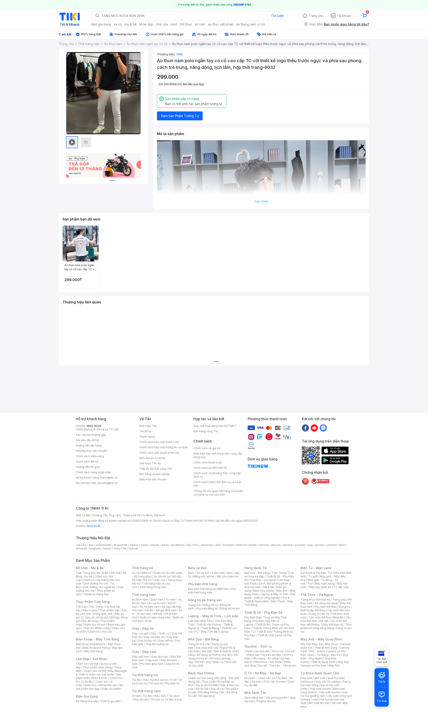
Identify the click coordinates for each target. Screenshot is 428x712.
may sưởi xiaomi (320, 688)
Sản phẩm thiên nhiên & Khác (98, 676)
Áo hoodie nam (150, 606)
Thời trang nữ (142, 568)
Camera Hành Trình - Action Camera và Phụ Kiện (325, 651)
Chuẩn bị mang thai (96, 594)
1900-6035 (93, 426)
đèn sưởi (319, 678)
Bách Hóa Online (201, 673)
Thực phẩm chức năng (97, 667)
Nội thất (207, 651)
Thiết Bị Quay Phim (323, 662)
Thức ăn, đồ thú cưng (96, 628)
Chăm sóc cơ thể (95, 671)
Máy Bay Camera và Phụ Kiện (324, 663)
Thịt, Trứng (96, 606)
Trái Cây (81, 606)
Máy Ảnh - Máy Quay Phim (321, 639)
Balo (191, 572)
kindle (253, 545)
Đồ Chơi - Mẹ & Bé (90, 568)
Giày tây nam (159, 656)
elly (188, 545)
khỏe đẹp (146, 24)
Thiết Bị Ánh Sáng (325, 647)
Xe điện (282, 678)
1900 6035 (93, 526)
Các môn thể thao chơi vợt (325, 619)
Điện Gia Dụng (87, 696)
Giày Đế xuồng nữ (157, 644)
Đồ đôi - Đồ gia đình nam (161, 610)
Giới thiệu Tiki (148, 426)
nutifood (241, 545)
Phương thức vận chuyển (91, 451)
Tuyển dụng (147, 436)
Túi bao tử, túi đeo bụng (166, 699)
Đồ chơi (115, 572)
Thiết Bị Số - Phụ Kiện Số (263, 612)
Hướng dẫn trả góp (88, 467)
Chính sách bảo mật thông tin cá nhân (163, 447)
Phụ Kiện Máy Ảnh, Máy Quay (319, 644)
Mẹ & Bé (268, 587)
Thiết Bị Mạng (210, 628)
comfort (331, 545)
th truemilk (121, 545)
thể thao (186, 24)
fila (124, 548)
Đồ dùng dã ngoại (326, 603)
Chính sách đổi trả (87, 461)
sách (174, 24)
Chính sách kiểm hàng (90, 456)
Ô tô (266, 681)
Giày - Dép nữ (143, 628)
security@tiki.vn (107, 483)
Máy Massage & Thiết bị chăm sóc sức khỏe (101, 672)
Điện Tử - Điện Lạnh (315, 568)
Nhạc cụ (218, 662)
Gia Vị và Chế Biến (207, 685)
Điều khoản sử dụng (152, 458)
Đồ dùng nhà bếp (87, 701)
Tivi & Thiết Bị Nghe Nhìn (267, 599)
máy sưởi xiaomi (329, 692)
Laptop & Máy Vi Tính (274, 594)
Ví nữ (173, 679)
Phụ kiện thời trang (202, 584)
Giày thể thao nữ (332, 624)
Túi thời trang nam (146, 691)
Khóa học (278, 651)
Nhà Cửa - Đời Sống (203, 639)
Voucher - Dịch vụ (258, 646)
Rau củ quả (90, 610)
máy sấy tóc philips (328, 681)
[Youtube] (314, 427)
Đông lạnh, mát (103, 613)
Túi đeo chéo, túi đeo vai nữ (150, 679)
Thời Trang (279, 572)
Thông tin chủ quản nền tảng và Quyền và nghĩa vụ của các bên (218, 492)
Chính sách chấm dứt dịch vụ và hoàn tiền (217, 483)
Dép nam (152, 660)
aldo (218, 545)
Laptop (224, 631)
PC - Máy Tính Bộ (206, 631)
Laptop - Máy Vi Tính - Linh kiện (213, 616)
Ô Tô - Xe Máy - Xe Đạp (262, 673)
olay (310, 545)
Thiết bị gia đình (110, 701)
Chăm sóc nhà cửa (100, 631)
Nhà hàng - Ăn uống (265, 658)
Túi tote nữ (156, 683)
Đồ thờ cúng (203, 662)
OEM (179, 54)
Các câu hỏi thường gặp (91, 434)
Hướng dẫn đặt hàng (89, 445)
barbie (134, 545)
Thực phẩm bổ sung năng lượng (326, 626)
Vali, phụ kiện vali (228, 576)
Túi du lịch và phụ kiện (210, 572)
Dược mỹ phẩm (111, 688)
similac (319, 545)
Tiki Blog (145, 431)
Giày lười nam (140, 656)
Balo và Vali (197, 568)
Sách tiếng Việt (253, 697)
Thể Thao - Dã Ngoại (316, 595)
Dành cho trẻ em (94, 624)
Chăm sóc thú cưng (200, 678)
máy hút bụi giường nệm (324, 694)
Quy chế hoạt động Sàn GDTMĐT (215, 426)
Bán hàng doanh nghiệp (154, 474)
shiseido (81, 548)
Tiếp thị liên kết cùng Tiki (155, 468)
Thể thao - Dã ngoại (263, 580)
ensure (154, 545)
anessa (287, 545)
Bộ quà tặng (206, 696)
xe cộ (118, 24)
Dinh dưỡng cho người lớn (99, 587)
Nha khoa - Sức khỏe (268, 662)
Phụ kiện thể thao (326, 606)
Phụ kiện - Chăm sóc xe (259, 678)
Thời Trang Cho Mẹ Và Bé (92, 572)
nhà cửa (162, 24)
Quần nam (156, 599)
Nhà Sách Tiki (255, 693)
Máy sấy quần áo (320, 587)
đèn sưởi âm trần (318, 703)
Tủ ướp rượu (341, 587)
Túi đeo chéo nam (154, 696)
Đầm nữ (146, 572)
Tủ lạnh (313, 576)
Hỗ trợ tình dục (108, 685)
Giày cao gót (140, 633)
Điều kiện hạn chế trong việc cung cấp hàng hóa (217, 455)
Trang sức (194, 605)
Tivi (310, 583)
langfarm (95, 548)
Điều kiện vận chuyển (153, 479)
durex (165, 545)
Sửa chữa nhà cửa (206, 647)
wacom (276, 545)
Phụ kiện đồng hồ (207, 608)
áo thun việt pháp (220, 24)
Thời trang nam (144, 595)
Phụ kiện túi (172, 683)
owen (144, 545)
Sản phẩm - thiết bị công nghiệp (269, 596)
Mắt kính (223, 589)
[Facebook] (305, 427)
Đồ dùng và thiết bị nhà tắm (214, 654)
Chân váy (159, 580)
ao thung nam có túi (250, 24)
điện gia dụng (101, 24)
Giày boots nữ (147, 640)
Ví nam (136, 696)
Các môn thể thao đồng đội (326, 617)
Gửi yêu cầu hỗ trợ (87, 440)
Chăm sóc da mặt (87, 663)
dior (90, 545)
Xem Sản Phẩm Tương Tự (180, 116)
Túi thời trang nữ (145, 675)
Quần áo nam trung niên (155, 617)
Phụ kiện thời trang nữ (202, 589)
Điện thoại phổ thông (96, 647)
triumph (228, 545)
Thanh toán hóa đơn (257, 651)
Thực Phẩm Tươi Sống (92, 602)
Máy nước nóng (325, 583)
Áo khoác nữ (162, 576)
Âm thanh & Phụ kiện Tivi (316, 572)
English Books (266, 701)
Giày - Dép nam (144, 652)
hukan (107, 548)
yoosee (300, 545)
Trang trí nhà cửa (199, 644)
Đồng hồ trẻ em (230, 608)
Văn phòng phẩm (277, 697)
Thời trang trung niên (153, 587)
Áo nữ (135, 572)
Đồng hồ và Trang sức (205, 600)
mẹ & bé (131, 24)
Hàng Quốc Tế (255, 568)
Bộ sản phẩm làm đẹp (99, 686)
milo (196, 545)
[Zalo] (323, 427)
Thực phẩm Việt (109, 610)
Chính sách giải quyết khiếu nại (159, 452)
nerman (264, 545)
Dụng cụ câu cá (319, 613)
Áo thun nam (140, 599)
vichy (116, 548)
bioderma (177, 545)
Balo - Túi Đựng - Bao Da (324, 654)
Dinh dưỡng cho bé (95, 583)
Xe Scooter (278, 681)
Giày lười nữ (165, 640)
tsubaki (133, 548)
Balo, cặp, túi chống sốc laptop (214, 574)
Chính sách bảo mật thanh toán (159, 442)
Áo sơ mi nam (157, 603)
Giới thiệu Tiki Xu (150, 463)
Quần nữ (159, 572)
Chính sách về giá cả (206, 448)
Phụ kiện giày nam (151, 663)
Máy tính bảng (93, 651)
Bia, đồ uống (90, 621)
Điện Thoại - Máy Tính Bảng (97, 639)
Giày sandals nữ (154, 637)
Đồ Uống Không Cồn (211, 692)
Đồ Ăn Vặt (202, 688)
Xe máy (256, 681)
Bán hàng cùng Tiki (205, 431)
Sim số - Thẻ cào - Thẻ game (277, 665)
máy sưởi (306, 678)
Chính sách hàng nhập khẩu (93, 472)
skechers (207, 545)
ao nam (200, 24)
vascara (81, 545)
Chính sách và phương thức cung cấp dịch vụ (217, 474)
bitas (342, 545)
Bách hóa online (263, 590)
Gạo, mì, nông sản (96, 617)
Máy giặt (313, 580)
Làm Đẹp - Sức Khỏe (91, 659)
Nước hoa (90, 685)
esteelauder (104, 545)
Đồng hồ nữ (210, 605)
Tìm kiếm (277, 16)
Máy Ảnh (334, 665)
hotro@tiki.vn (108, 477)
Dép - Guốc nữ (160, 633)
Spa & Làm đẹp (271, 654)
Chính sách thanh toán (207, 462)
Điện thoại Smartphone (90, 644)
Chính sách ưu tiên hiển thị (210, 467)
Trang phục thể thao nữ (315, 599)
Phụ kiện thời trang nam (212, 590)
